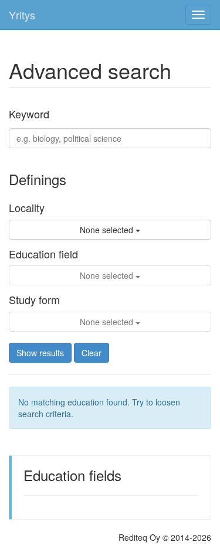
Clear (91, 353)
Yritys (22, 14)
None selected (108, 230)
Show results (40, 353)
